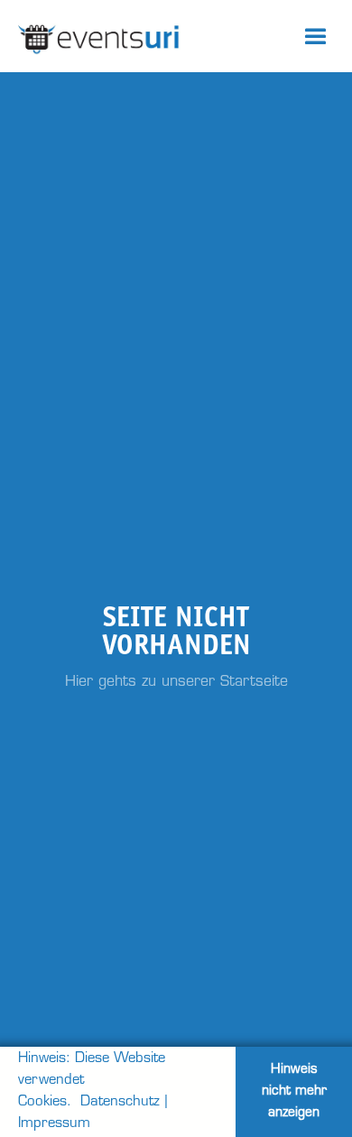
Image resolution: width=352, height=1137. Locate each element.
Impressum (54, 1124)
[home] (140, 36)
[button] (316, 36)
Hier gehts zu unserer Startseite (176, 682)
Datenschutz (120, 1102)
